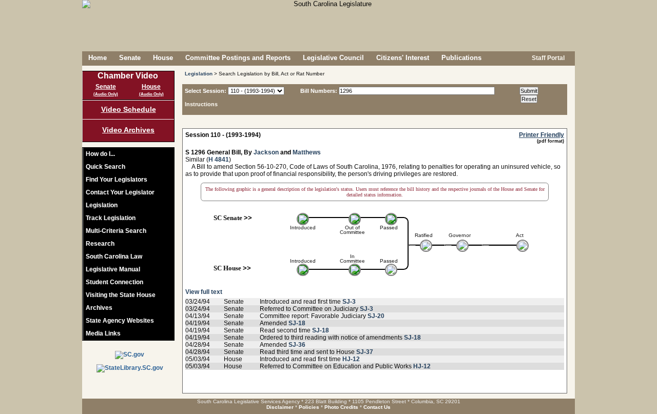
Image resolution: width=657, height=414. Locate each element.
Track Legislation (111, 218)
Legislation (102, 205)
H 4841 (218, 159)
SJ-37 (364, 352)
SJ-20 (376, 316)
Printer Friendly (541, 135)
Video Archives (128, 130)
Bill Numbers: (318, 91)
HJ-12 (351, 359)
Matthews (307, 152)
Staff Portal (547, 58)
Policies (309, 407)
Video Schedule (128, 109)
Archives (99, 307)
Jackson (266, 152)
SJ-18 (296, 323)
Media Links (103, 333)
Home (97, 58)
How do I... (100, 153)
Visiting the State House (121, 295)
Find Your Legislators (116, 179)
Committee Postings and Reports (238, 58)
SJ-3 (349, 301)
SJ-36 (296, 344)
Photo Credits (341, 407)
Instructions (201, 104)
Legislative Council (333, 58)
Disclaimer (280, 407)
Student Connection (114, 282)
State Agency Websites (120, 320)
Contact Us (377, 407)
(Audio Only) (105, 94)
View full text (203, 291)
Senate (130, 58)
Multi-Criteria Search (116, 230)
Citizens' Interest (402, 58)
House (163, 58)
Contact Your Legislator (120, 192)
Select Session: (205, 91)
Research (100, 243)
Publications (461, 58)
